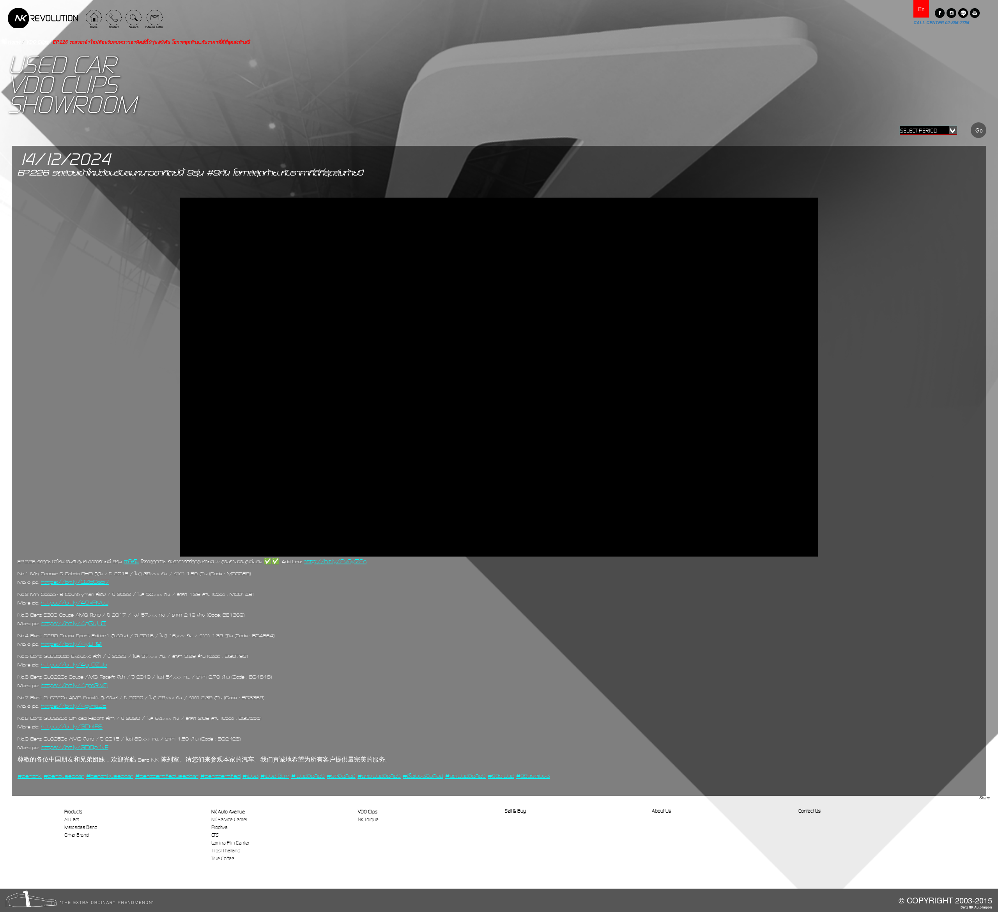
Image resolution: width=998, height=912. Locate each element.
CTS (215, 835)
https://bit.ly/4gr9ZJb (74, 664)
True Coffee (222, 858)
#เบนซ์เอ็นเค (274, 776)
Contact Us (809, 810)
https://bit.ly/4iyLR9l (71, 644)
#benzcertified (220, 776)
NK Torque (368, 819)
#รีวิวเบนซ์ (501, 776)
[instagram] (951, 13)
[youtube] (975, 13)
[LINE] (963, 13)
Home (14, 42)
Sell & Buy (515, 810)
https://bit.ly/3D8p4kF (74, 747)
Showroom (72, 104)
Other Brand (76, 835)
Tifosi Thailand (225, 850)
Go (979, 130)
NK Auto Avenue (228, 811)
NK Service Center (229, 819)
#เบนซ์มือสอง (308, 776)
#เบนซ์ (250, 776)
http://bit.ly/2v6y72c (335, 561)
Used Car (61, 65)
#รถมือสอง (341, 776)
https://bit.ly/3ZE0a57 (75, 582)
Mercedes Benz (80, 827)
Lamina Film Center (230, 842)
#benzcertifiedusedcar (166, 776)
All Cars (71, 819)
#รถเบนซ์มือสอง (465, 776)
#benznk (30, 776)
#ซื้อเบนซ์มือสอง (423, 776)
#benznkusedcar (109, 776)
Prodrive (219, 827)
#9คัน (131, 561)
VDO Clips (37, 42)
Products (73, 811)
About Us (661, 810)
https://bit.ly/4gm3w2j (74, 685)
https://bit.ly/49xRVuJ (74, 602)
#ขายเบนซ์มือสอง (379, 776)
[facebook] (940, 13)
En (921, 9)
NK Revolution (43, 18)
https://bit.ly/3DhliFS (72, 726)
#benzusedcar (64, 776)
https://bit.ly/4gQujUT (73, 623)
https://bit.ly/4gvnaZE (73, 706)
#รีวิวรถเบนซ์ (533, 776)
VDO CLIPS (62, 85)
